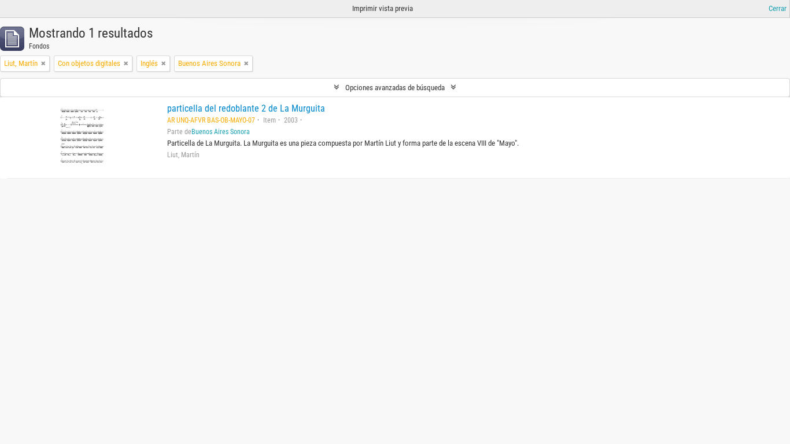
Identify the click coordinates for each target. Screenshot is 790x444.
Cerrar (778, 8)
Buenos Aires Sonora (220, 132)
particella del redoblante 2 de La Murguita (246, 108)
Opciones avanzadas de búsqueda (395, 87)
